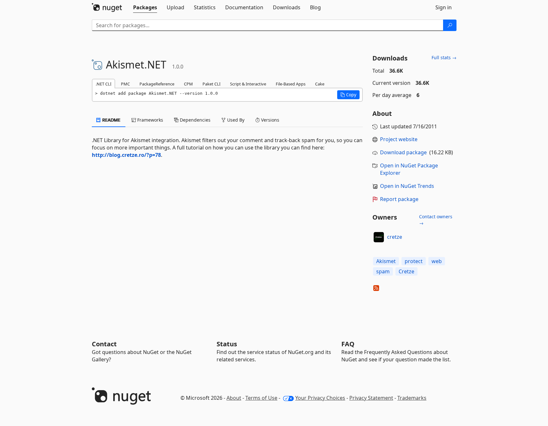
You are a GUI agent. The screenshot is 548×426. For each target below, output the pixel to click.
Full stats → (444, 57)
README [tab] (111, 120)
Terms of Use (261, 397)
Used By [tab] (235, 120)
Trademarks (411, 397)
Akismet (386, 261)
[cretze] (379, 237)
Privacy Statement (371, 397)
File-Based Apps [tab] (291, 84)
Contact (104, 344)
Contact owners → (435, 219)
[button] (348, 94)
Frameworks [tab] (149, 120)
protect (414, 261)
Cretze (406, 271)
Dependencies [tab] (194, 120)
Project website (398, 139)
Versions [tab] (269, 120)
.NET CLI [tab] (103, 84)
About (233, 397)
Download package (403, 152)
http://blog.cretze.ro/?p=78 (126, 154)
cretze (394, 236)
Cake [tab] (319, 84)
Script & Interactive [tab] (248, 84)
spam (383, 271)
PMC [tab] (125, 84)
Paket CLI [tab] (211, 84)
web (437, 261)
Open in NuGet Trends (407, 185)
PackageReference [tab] (156, 84)
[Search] (450, 25)
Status (227, 344)
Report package (399, 199)
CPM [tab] (188, 84)
